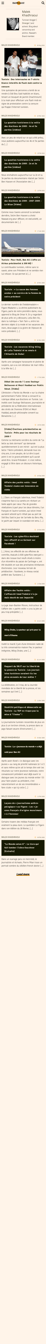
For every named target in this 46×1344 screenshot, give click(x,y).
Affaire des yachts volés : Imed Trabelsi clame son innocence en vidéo (21, 486)
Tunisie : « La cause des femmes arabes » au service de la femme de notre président (22, 293)
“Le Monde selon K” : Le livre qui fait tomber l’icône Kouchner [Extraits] (21, 848)
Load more (23, 874)
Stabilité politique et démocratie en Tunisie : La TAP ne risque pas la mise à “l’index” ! (23, 711)
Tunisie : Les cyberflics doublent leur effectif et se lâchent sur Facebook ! (21, 540)
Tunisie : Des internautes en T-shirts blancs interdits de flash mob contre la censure (21, 83)
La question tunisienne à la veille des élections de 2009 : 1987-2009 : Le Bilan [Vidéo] (22, 201)
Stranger (25, 23)
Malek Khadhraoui (10, 45)
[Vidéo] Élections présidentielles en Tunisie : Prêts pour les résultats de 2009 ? (22, 433)
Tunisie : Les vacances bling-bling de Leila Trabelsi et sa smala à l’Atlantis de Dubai (22, 350)
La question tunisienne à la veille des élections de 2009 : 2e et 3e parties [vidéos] (22, 163)
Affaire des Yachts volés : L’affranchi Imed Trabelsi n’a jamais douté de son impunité (21, 594)
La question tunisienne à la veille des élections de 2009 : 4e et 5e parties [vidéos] (22, 126)
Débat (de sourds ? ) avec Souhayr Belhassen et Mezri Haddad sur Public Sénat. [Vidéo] (24, 385)
